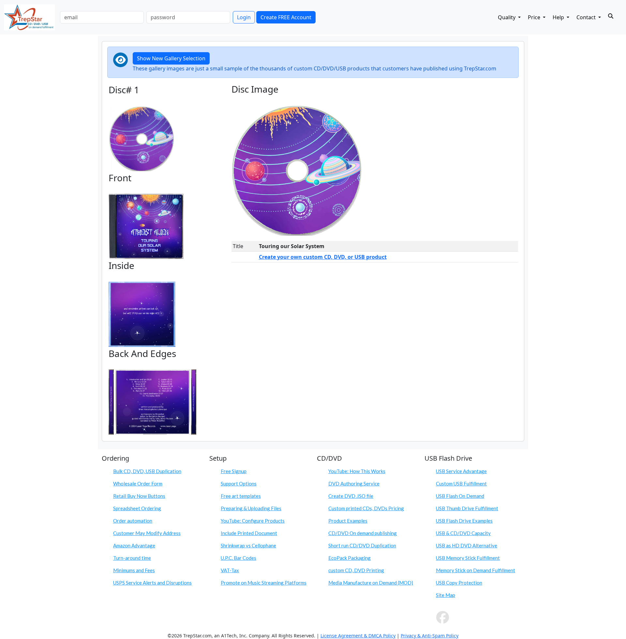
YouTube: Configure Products (253, 521)
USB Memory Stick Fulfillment (468, 558)
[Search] (610, 16)
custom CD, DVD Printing (356, 570)
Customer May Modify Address (147, 533)
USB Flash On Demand (460, 496)
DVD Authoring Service (354, 483)
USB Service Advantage (461, 471)
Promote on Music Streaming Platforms (263, 583)
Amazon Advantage (134, 545)
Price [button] (535, 17)
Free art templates (241, 496)
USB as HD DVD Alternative (466, 545)
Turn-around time (132, 558)
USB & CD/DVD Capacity (463, 533)
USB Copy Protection (459, 583)
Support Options (239, 483)
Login (244, 17)
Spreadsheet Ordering (137, 508)
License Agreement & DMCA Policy (357, 635)
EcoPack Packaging (349, 558)
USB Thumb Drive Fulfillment (467, 508)
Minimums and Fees (134, 570)
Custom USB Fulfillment (461, 483)
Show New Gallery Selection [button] (171, 58)
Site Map (445, 595)
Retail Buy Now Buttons (139, 496)
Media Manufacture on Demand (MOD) (370, 583)
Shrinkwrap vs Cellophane (248, 545)
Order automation (132, 521)
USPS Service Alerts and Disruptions (152, 583)
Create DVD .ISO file (350, 496)
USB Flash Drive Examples (464, 521)
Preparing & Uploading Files (251, 508)
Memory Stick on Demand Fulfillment (475, 570)
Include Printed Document (249, 533)
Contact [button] (586, 17)
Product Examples (347, 521)
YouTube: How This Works (356, 471)
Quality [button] (507, 17)
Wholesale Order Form (137, 483)
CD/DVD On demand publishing (362, 533)
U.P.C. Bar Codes (238, 558)
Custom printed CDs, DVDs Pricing (366, 508)
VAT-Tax (230, 570)
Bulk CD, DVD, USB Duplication (147, 471)
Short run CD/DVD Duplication (362, 545)
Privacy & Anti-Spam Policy (429, 635)
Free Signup (233, 471)
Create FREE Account (286, 17)
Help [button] (559, 17)
